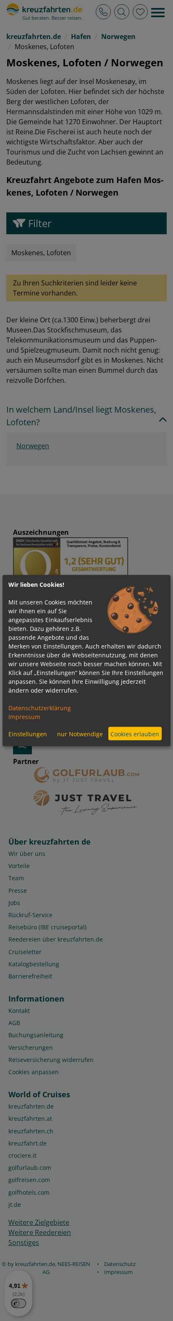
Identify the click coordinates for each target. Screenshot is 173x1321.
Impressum (24, 717)
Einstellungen (27, 734)
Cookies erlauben (134, 734)
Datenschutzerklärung (39, 708)
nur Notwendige (80, 734)
